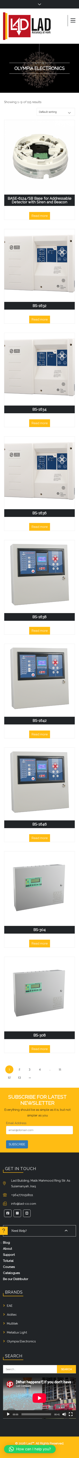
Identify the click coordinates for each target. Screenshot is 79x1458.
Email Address (16, 1123)
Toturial (8, 1261)
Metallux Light (17, 1332)
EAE (10, 1306)
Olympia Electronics (21, 1341)
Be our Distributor (15, 1279)
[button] (30, 1449)
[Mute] (64, 1414)
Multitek (12, 1323)
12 (9, 1077)
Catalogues (11, 1273)
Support (9, 1255)
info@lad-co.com (23, 1204)
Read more (40, 216)
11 (60, 1069)
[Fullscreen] (71, 1414)
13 (19, 1077)
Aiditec (12, 1314)
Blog (6, 1242)
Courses (9, 1267)
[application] (39, 1398)
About (7, 1248)
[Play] (8, 1414)
